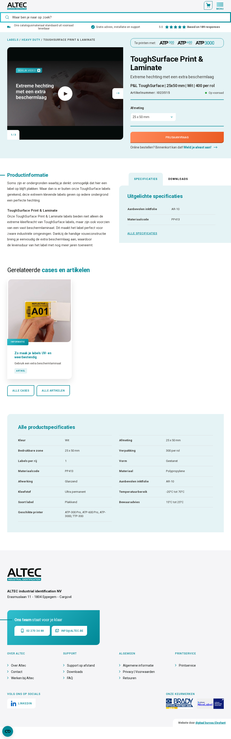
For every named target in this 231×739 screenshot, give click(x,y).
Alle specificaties (142, 233)
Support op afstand (81, 665)
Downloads (178, 179)
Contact (16, 671)
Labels (12, 39)
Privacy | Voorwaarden (139, 671)
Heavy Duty (31, 39)
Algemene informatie (138, 665)
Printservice (187, 665)
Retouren (129, 678)
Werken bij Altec (22, 678)
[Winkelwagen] (208, 5)
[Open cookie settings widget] (7, 731)
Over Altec (18, 665)
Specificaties (145, 179)
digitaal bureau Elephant (210, 722)
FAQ (70, 678)
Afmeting (137, 108)
